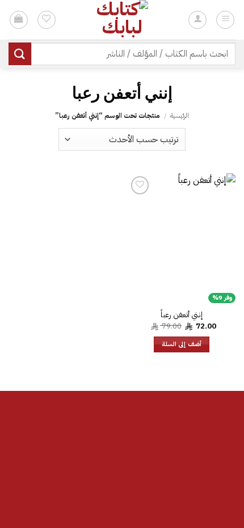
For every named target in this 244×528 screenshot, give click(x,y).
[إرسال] (20, 53)
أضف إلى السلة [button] (181, 344)
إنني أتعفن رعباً (182, 315)
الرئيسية (179, 115)
